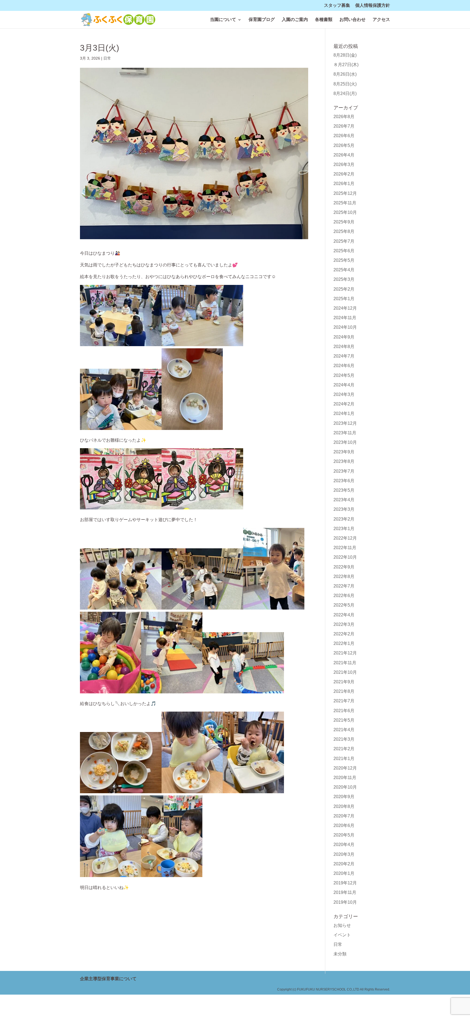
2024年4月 (343, 385)
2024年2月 (343, 404)
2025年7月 (343, 241)
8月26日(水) (345, 74)
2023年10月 (345, 442)
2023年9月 (343, 452)
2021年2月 (343, 748)
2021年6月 (343, 710)
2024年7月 (343, 356)
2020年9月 (343, 796)
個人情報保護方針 (372, 5)
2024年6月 (343, 365)
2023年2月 (343, 519)
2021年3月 (343, 739)
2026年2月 (343, 174)
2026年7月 (343, 126)
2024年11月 (344, 317)
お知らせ (342, 925)
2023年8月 (343, 461)
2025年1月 (343, 298)
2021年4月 (343, 729)
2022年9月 (343, 567)
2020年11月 (344, 777)
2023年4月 (343, 499)
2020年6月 (343, 825)
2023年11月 (344, 432)
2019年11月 (344, 892)
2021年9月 (343, 681)
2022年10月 (345, 557)
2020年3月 (343, 854)
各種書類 (323, 20)
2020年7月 (343, 816)
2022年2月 (343, 634)
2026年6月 (343, 135)
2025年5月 (343, 260)
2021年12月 (345, 653)
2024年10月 (345, 327)
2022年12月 (345, 538)
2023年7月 (343, 471)
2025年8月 (343, 231)
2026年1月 (343, 183)
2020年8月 (343, 806)
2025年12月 (345, 193)
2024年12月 (345, 308)
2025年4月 (343, 269)
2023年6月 (343, 480)
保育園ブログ (262, 20)
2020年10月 (345, 787)
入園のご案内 (295, 20)
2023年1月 (343, 528)
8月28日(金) (345, 55)
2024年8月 (343, 346)
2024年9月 (343, 337)
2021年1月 (343, 758)
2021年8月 (343, 691)
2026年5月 (343, 145)
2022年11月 (344, 547)
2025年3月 (343, 279)
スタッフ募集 (337, 5)
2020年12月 (345, 768)
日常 (107, 58)
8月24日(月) (345, 93)
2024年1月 (343, 413)
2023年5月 (343, 490)
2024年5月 (343, 375)
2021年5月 (343, 720)
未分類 (340, 954)
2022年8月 (343, 576)
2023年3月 (343, 509)
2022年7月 (343, 586)
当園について (223, 20)
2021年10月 (345, 672)
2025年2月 (343, 289)
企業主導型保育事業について (108, 978)
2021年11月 (344, 662)
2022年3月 (343, 624)
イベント (342, 935)
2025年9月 (343, 222)
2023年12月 (345, 423)
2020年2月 (343, 864)
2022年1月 (343, 643)
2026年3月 (343, 164)
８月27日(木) (345, 64)
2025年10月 (345, 212)
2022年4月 (343, 615)
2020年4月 (343, 844)
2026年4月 (343, 155)
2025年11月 (344, 203)
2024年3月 (343, 394)
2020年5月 (343, 835)
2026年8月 (343, 116)
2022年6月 (343, 595)
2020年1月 (343, 873)
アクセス (381, 20)
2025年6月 (343, 250)
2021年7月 (343, 701)
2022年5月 (343, 605)
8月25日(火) (345, 84)
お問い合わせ (352, 20)
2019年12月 (345, 883)
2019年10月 (345, 902)
